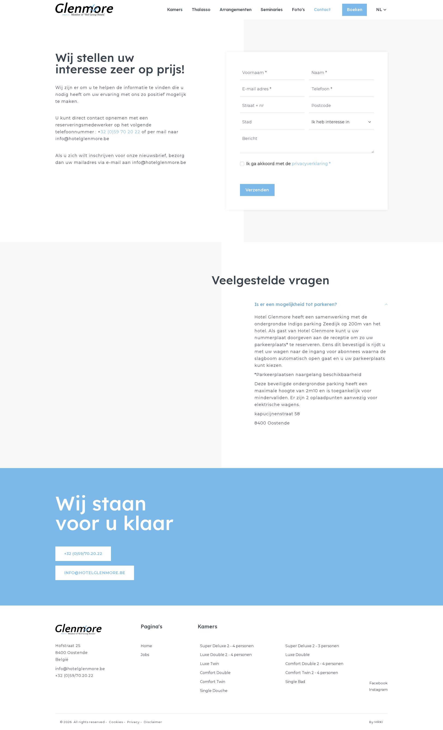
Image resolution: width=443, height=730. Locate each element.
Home (146, 646)
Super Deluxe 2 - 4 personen (227, 646)
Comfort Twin (212, 682)
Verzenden (257, 190)
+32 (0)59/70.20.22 (83, 553)
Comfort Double (215, 673)
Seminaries (272, 9)
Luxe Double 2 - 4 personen (226, 655)
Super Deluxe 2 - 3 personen (312, 646)
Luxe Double (297, 655)
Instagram (378, 689)
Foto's (298, 9)
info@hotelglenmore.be (94, 572)
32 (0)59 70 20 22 (120, 131)
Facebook (378, 683)
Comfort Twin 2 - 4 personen (311, 673)
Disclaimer (153, 722)
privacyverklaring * (311, 163)
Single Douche (213, 690)
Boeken (354, 9)
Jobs (145, 655)
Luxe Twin (209, 664)
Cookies (116, 722)
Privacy (133, 722)
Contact (322, 9)
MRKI (378, 722)
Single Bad (295, 682)
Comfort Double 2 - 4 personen (314, 664)
